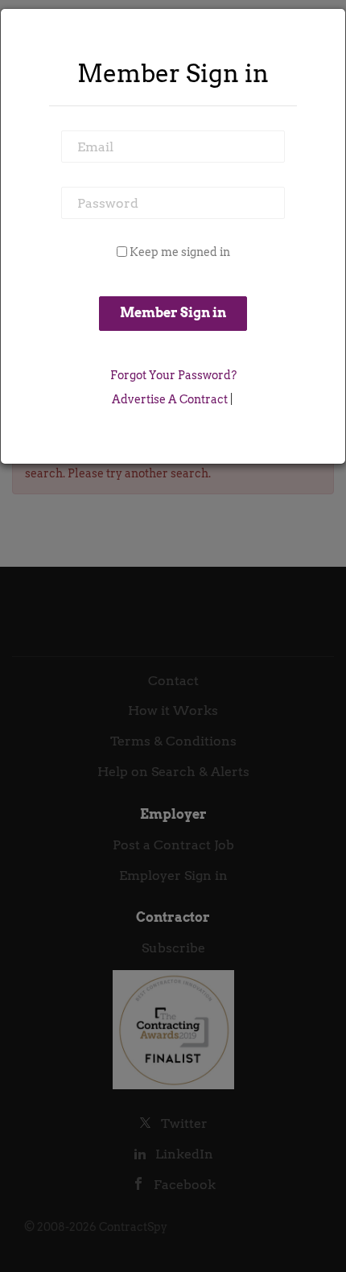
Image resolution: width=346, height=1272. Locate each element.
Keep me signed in (180, 252)
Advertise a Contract (170, 399)
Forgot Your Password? (173, 375)
